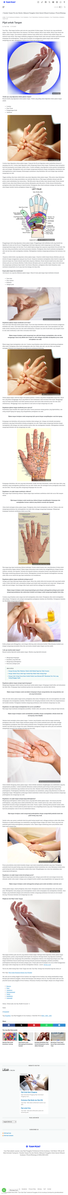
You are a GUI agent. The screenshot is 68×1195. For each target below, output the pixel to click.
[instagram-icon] (38, 2)
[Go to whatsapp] (4, 1190)
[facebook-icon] (46, 2)
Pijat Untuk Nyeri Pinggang (29, 1092)
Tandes (8, 994)
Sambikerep (9, 996)
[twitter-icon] (49, 2)
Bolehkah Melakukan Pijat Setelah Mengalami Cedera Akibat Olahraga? (42, 1044)
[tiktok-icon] (42, 2)
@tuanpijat (6, 1011)
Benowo (8, 986)
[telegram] (59, 1025)
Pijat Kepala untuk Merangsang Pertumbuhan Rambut (26, 1044)
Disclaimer (24, 1189)
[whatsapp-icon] (60, 2)
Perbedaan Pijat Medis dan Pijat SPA (32, 1100)
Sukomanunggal (10, 992)
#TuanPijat (7, 1015)
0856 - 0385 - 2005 (47, 1015)
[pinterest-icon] (57, 2)
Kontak (49, 1189)
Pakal (7, 988)
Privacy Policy (32, 1189)
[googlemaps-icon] (64, 2)
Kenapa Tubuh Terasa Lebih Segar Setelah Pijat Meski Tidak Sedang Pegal (28, 673)
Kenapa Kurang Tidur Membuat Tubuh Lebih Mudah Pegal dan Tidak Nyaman (29, 671)
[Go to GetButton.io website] (4, 1193)
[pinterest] (34, 1025)
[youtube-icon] (53, 2)
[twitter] (21, 1025)
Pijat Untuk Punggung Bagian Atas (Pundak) (20, 972)
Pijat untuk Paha (26, 1108)
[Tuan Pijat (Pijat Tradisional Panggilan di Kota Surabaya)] (11, 2)
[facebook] (8, 1025)
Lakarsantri (9, 998)
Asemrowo (9, 990)
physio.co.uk (47, 964)
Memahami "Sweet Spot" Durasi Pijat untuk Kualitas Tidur (58, 1044)
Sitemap (39, 1189)
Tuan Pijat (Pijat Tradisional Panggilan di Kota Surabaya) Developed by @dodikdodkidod (40, 1192)
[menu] (4, 7)
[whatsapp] (46, 1025)
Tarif (44, 1189)
